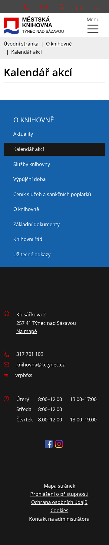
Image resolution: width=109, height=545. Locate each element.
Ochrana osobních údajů (59, 502)
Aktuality (23, 134)
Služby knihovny (31, 164)
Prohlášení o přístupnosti (59, 494)
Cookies (59, 510)
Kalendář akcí (28, 149)
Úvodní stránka (21, 43)
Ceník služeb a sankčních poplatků (52, 194)
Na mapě (26, 331)
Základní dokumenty (36, 224)
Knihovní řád (27, 239)
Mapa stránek (59, 485)
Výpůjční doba (29, 179)
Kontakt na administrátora (59, 519)
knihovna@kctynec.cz (40, 364)
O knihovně (59, 43)
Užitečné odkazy (32, 254)
